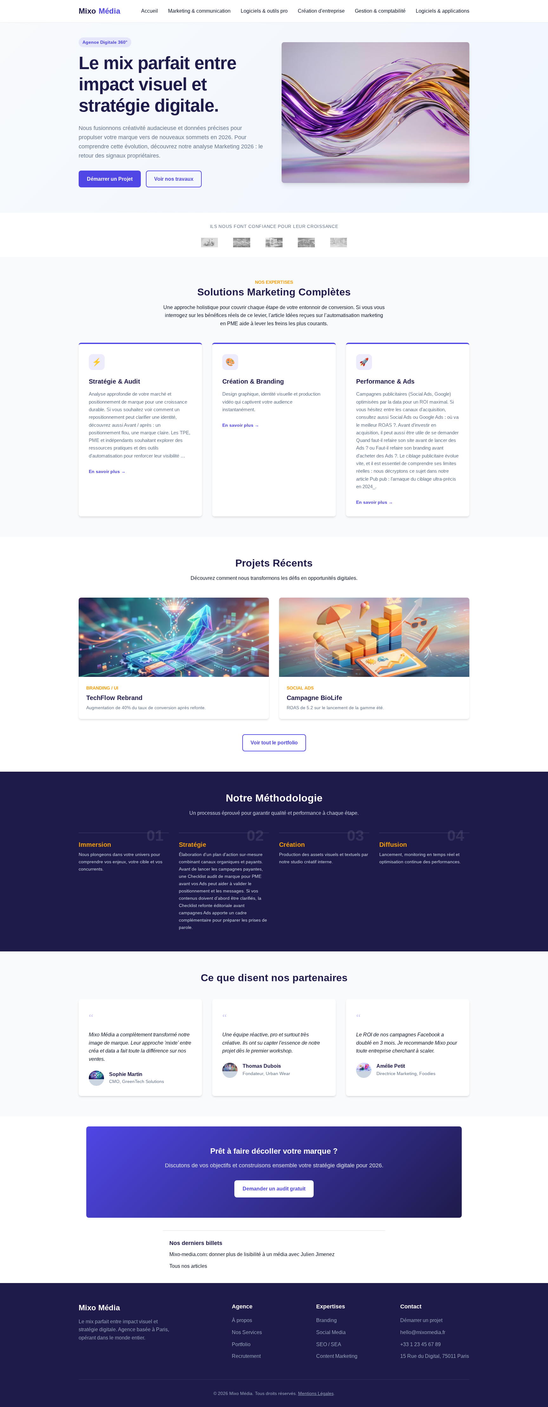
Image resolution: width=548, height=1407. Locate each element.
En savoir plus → (107, 471)
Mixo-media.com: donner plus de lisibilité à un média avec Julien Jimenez (252, 1254)
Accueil (149, 11)
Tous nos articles (188, 1266)
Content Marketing (336, 1356)
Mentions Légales (316, 1393)
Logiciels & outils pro (264, 11)
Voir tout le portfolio (274, 742)
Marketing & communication (199, 11)
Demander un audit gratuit (274, 1188)
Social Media (331, 1332)
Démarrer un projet (421, 1320)
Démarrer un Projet (110, 179)
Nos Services (247, 1332)
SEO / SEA (328, 1344)
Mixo (99, 11)
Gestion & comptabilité (380, 11)
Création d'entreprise (321, 11)
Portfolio (241, 1344)
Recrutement (246, 1356)
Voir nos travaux (173, 179)
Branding (326, 1320)
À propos (242, 1320)
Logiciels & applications (442, 11)
